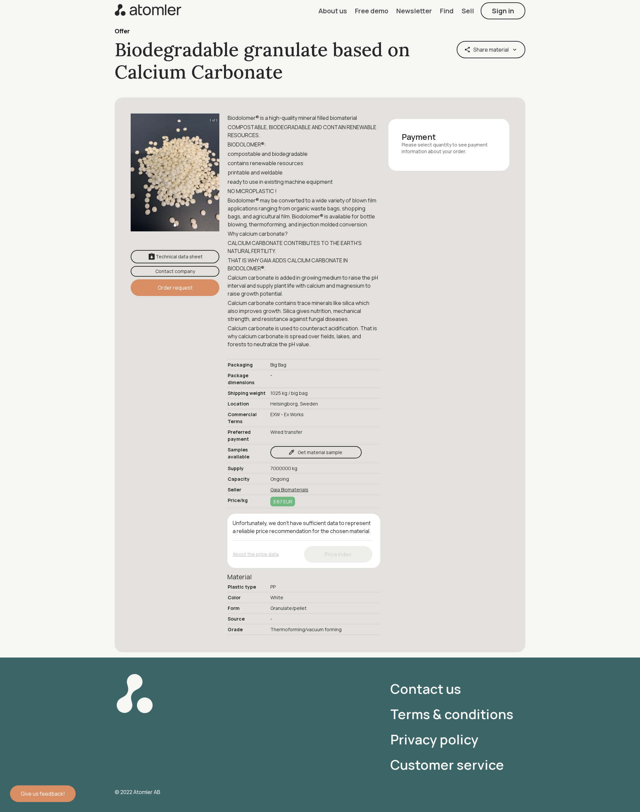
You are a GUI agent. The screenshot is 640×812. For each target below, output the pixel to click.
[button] (332, 11)
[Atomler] (148, 10)
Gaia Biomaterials (289, 489)
